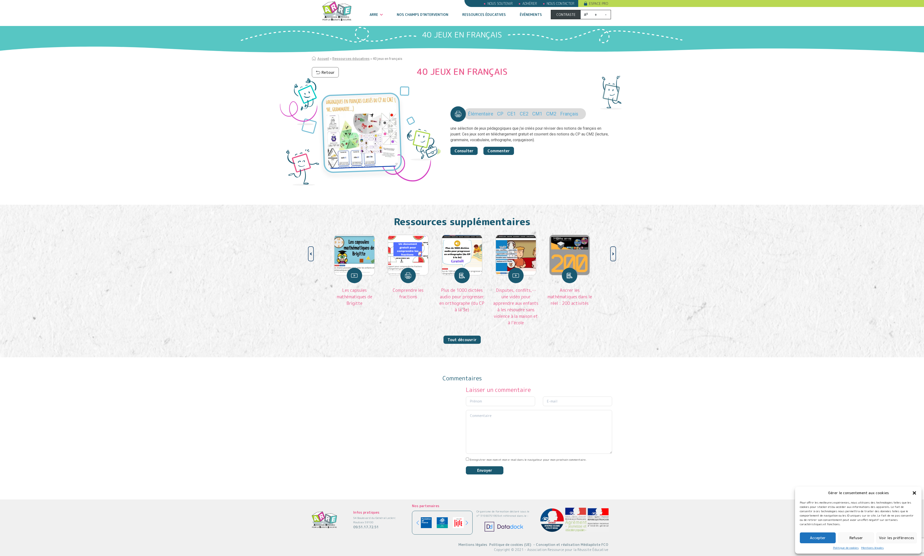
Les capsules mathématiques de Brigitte (354, 296)
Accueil (323, 59)
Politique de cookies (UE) (510, 544)
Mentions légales (872, 548)
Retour (328, 72)
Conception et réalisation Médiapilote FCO (570, 544)
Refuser (856, 537)
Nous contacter (560, 3)
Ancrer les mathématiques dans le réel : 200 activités (569, 296)
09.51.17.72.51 (366, 527)
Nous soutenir (500, 3)
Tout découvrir (462, 339)
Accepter (818, 537)
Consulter (464, 150)
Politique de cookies (846, 548)
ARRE (374, 14)
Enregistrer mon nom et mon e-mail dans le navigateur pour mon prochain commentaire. (528, 460)
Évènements (531, 14)
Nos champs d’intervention (422, 14)
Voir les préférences (896, 537)
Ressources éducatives (484, 14)
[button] (914, 493)
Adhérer (529, 3)
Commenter (499, 150)
